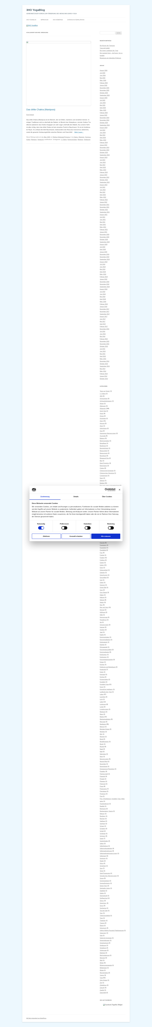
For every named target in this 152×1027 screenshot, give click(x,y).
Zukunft (102, 987)
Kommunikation (104, 652)
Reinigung (103, 809)
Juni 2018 (103, 294)
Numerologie (103, 766)
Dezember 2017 (104, 309)
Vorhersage (103, 950)
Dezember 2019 (104, 254)
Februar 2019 (104, 277)
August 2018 (103, 289)
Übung (102, 925)
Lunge (101, 707)
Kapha (102, 635)
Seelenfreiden (104, 841)
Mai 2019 (102, 269)
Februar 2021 (104, 229)
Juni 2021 (103, 219)
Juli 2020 (102, 247)
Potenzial (102, 784)
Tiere (101, 918)
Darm (101, 478)
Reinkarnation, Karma (106, 811)
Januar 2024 (103, 145)
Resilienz (102, 816)
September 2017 (105, 314)
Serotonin (102, 858)
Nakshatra (103, 754)
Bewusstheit (103, 451)
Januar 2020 (103, 252)
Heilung (102, 600)
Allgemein (81, 137)
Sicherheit (103, 866)
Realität (102, 806)
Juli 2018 (102, 291)
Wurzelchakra (104, 973)
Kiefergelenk (103, 642)
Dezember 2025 (104, 88)
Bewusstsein (103, 453)
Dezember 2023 (104, 147)
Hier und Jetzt (104, 607)
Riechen (102, 818)
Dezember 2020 (104, 234)
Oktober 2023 (104, 152)
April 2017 (103, 324)
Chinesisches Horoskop (107, 473)
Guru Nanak (103, 592)
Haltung (102, 597)
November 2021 (104, 207)
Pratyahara (103, 791)
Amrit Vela (103, 411)
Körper (102, 662)
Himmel (102, 610)
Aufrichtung (103, 428)
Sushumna (103, 908)
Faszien (102, 543)
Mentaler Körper (104, 729)
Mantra (102, 717)
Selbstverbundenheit (106, 848)
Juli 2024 (102, 130)
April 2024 (103, 137)
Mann (101, 714)
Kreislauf (102, 674)
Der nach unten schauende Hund (109, 485)
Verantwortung (104, 943)
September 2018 (105, 287)
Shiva (101, 863)
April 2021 (103, 224)
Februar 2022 (104, 200)
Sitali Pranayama (105, 873)
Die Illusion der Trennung (107, 45)
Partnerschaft (104, 774)
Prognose (102, 794)
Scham (102, 826)
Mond (101, 739)
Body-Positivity (104, 463)
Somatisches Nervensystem (108, 876)
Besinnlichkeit (104, 448)
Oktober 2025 (104, 93)
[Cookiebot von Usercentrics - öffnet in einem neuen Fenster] (106, 489)
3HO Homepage (58, 20)
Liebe (101, 702)
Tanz (101, 913)
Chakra (102, 468)
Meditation (103, 724)
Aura (101, 431)
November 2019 (104, 257)
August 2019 (103, 262)
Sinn (101, 868)
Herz (101, 605)
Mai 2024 (102, 135)
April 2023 (103, 167)
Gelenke (102, 572)
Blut (101, 461)
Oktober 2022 (104, 180)
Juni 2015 (103, 351)
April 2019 (103, 272)
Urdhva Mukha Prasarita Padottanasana (112, 930)
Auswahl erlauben (76, 536)
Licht (101, 699)
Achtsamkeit (103, 398)
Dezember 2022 (104, 177)
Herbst (102, 602)
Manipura (34, 139)
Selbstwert (103, 856)
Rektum (102, 813)
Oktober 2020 (104, 239)
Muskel (102, 746)
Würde (102, 970)
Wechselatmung (104, 955)
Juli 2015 (102, 349)
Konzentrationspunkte (106, 659)
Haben (102, 595)
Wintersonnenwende (106, 965)
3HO (101, 396)
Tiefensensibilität (105, 915)
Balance (102, 438)
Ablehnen (46, 536)
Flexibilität (103, 550)
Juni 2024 (103, 132)
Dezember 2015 (104, 341)
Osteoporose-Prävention (107, 769)
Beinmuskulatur (104, 441)
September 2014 (105, 366)
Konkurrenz (103, 654)
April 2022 (103, 195)
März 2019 (103, 274)
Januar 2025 (103, 115)
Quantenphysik (104, 804)
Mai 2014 (102, 369)
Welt (101, 960)
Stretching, (103, 903)
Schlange (102, 833)
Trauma (102, 923)
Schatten (102, 828)
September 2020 (105, 242)
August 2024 (103, 127)
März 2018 (103, 301)
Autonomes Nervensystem (108, 433)
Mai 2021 (102, 222)
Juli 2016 (102, 331)
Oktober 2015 (104, 346)
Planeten (102, 781)
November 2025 (104, 90)
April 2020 (103, 249)
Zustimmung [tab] (45, 496)
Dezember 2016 (104, 329)
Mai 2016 (102, 336)
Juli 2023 (102, 160)
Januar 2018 (103, 306)
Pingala (102, 779)
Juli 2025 (102, 100)
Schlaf (102, 831)
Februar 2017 (104, 326)
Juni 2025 (103, 103)
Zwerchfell (103, 992)
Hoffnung (102, 612)
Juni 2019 (103, 267)
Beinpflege (103, 443)
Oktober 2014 (104, 364)
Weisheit (102, 958)
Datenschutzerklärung (75, 20)
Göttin (101, 582)
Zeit (101, 983)
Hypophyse (103, 620)
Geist (101, 567)
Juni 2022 (103, 190)
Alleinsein (103, 406)
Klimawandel (103, 647)
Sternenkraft (103, 896)
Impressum (44, 20)
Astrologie (103, 418)
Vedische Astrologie (106, 938)
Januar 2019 (103, 279)
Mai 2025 (102, 105)
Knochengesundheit (106, 649)
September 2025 (105, 95)
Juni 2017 (103, 319)
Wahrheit (102, 953)
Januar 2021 (103, 232)
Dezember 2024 (104, 117)
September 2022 (105, 182)
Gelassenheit (104, 570)
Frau (101, 552)
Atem (101, 421)
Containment (103, 475)
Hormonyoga (103, 617)
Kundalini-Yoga (104, 684)
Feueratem (103, 545)
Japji (101, 632)
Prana (101, 786)
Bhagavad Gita (104, 458)
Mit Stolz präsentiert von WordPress (36, 1018)
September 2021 (105, 212)
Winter (102, 963)
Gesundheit (103, 577)
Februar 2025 (104, 113)
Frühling (102, 560)
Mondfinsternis (104, 741)
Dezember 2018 (104, 282)
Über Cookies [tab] (107, 496)
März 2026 (103, 80)
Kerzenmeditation (105, 639)
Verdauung (40, 139)
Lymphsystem (104, 709)
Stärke (102, 893)
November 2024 (104, 120)
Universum (103, 928)
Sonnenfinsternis (105, 883)
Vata (101, 935)
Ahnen (102, 403)
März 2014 (103, 371)
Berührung (103, 446)
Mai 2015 (102, 354)
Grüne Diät (103, 587)
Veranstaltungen (104, 940)
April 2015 (103, 356)
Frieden (102, 557)
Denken (102, 483)
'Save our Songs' (105, 391)
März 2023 (103, 170)
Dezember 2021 (104, 204)
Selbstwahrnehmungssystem (108, 853)
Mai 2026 (102, 78)
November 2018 (104, 284)
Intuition (102, 630)
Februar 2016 (104, 339)
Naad (101, 749)
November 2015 (104, 344)
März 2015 (103, 359)
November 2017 (104, 311)
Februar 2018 (104, 304)
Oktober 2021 (104, 209)
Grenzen (102, 585)
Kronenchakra (104, 679)
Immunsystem (104, 625)
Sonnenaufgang (104, 881)
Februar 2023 (104, 172)
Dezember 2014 (104, 361)
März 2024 (103, 140)
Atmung (102, 423)
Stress (102, 900)
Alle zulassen (106, 536)
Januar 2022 (103, 202)
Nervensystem (104, 759)
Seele (101, 838)
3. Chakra (75, 137)
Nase (101, 756)
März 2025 (103, 110)
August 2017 (103, 316)
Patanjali (102, 776)
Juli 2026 (102, 73)
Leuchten (102, 697)
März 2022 (103, 197)
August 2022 (103, 185)
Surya (101, 905)
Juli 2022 (102, 187)
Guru (101, 590)
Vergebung (103, 948)
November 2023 (104, 150)
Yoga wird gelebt (105, 48)
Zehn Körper (103, 980)
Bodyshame (103, 465)
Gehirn (102, 565)
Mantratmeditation (105, 719)
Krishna (102, 677)
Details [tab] (76, 496)
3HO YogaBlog (35, 9)
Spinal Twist (103, 886)
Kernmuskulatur (72, 139)
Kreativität (103, 669)
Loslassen (103, 704)
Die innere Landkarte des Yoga (109, 50)
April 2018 (103, 299)
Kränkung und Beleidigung (107, 667)
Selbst (102, 843)
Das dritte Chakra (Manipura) (40, 109)
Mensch (102, 726)
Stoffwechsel (104, 898)
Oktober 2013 (104, 378)
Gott (101, 580)
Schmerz (102, 836)
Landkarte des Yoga (106, 692)
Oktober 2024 (104, 122)
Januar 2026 (103, 85)
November (103, 764)
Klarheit (102, 644)
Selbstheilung (104, 846)
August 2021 (103, 214)
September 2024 (105, 125)
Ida (101, 622)
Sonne (102, 878)
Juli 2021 (102, 217)
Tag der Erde (103, 910)
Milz (101, 734)
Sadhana (102, 821)
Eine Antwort (30, 114)
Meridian (102, 731)
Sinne (101, 871)
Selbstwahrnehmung (106, 851)
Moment (102, 736)
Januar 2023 (103, 175)
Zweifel (102, 990)
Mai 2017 (102, 321)
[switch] (64, 528)
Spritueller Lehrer (105, 888)
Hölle (101, 615)
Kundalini (102, 682)
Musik (101, 744)
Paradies (102, 771)
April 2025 (103, 108)
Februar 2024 (104, 142)
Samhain (102, 823)
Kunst (101, 687)
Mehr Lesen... (79, 132)
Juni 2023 (103, 162)
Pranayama (103, 789)
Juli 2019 (102, 264)
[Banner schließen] (119, 489)
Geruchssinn (103, 575)
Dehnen (102, 480)
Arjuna (102, 416)
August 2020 (103, 244)
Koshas (102, 664)
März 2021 (103, 227)
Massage (102, 722)
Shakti (102, 861)
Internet (102, 627)
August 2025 (103, 98)
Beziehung (103, 456)
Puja (101, 796)
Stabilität (102, 891)
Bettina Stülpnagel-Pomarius (61, 137)
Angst (101, 413)
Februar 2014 (104, 374)
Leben (101, 694)
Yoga (101, 978)
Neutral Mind (103, 761)
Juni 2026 (103, 75)
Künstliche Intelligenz (106, 689)
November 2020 (104, 237)
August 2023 (103, 157)
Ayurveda (102, 436)
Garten (102, 562)
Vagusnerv (103, 933)
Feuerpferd (103, 548)
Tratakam (102, 920)
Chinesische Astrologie (106, 470)
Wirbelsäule (103, 968)
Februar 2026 (104, 83)
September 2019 (105, 259)
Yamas (102, 975)
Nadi (101, 751)
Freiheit (102, 555)
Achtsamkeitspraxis (106, 401)
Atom (101, 426)
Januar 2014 (103, 376)
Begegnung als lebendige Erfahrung (110, 58)
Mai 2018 (102, 296)
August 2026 (103, 70)
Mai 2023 (102, 165)
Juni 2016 (103, 334)
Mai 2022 (102, 192)
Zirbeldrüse (103, 985)
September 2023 (105, 155)
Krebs (101, 672)
